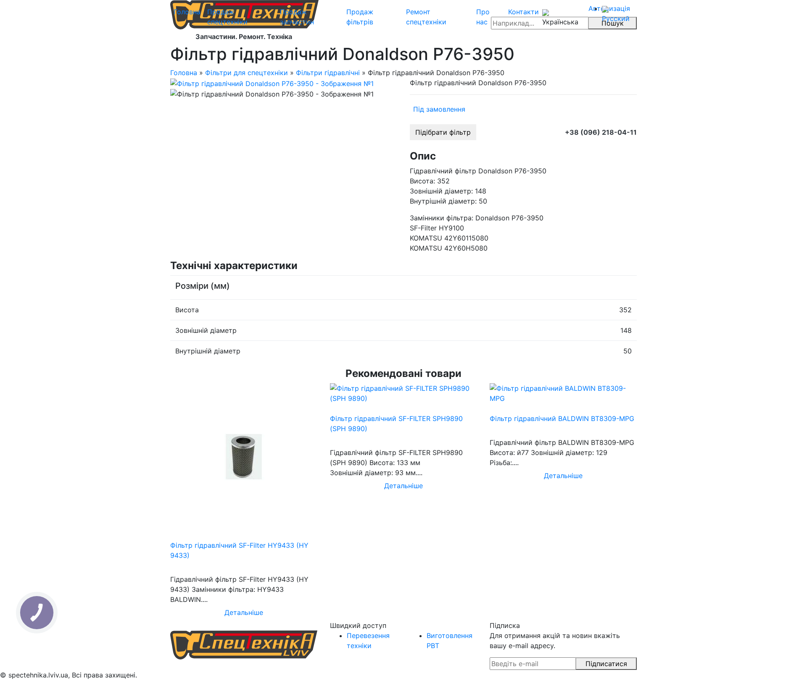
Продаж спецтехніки (227, 17)
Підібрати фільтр (443, 132)
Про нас (483, 17)
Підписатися (606, 663)
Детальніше (243, 612)
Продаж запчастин (297, 17)
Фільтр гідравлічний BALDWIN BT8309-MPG (562, 418)
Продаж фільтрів (359, 17)
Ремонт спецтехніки (426, 17)
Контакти (523, 12)
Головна (187, 12)
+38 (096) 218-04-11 (601, 132)
